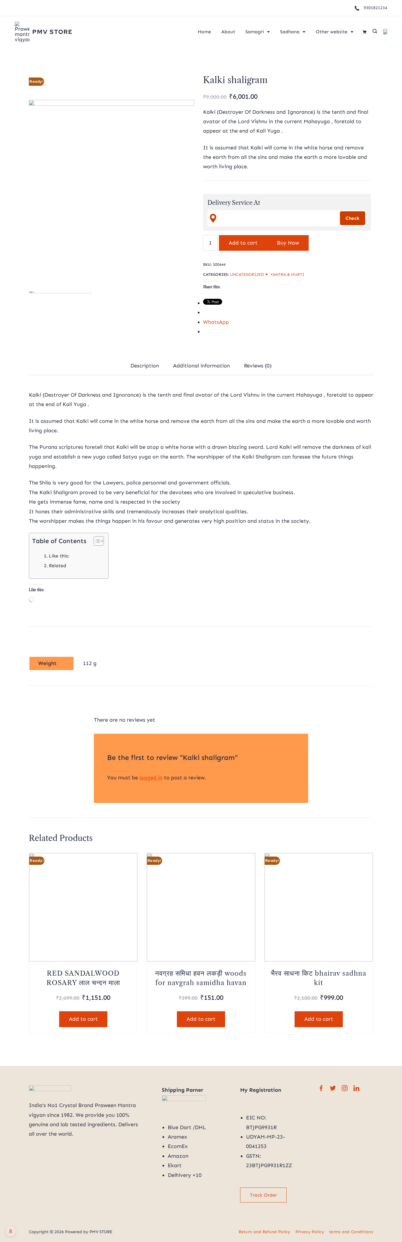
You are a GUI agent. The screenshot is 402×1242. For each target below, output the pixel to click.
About (228, 31)
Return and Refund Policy (264, 1231)
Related (57, 565)
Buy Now (288, 243)
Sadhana (290, 31)
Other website (332, 31)
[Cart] (364, 32)
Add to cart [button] (83, 1019)
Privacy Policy (309, 1231)
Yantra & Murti (287, 274)
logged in (150, 777)
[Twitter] (333, 1088)
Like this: (59, 556)
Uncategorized (247, 274)
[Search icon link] (375, 32)
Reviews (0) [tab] (258, 365)
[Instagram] (345, 1088)
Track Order (263, 1195)
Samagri (254, 31)
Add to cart (243, 243)
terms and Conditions (351, 1231)
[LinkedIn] (356, 1088)
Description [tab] (144, 365)
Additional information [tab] (201, 365)
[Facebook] (321, 1088)
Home (204, 31)
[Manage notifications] (10, 1231)
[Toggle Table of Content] (95, 541)
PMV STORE (52, 32)
